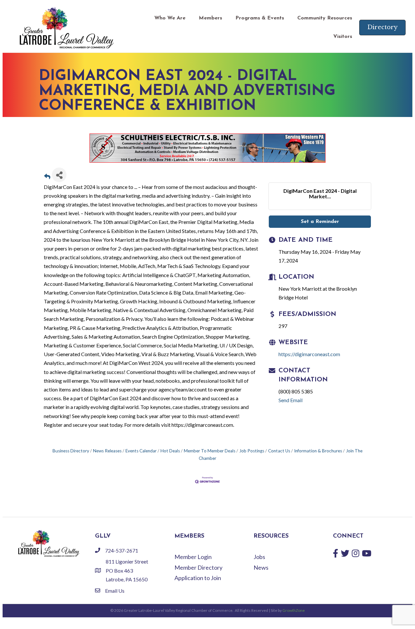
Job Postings (251, 450)
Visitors (342, 36)
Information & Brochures (318, 450)
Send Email (290, 400)
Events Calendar (141, 450)
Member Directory (198, 567)
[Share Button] (59, 175)
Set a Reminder (320, 221)
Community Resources (324, 18)
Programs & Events (259, 18)
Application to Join (197, 577)
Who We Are (169, 18)
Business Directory (71, 450)
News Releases (107, 450)
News (261, 567)
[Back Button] (47, 176)
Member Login (193, 556)
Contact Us (279, 450)
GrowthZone (293, 610)
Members (210, 18)
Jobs (259, 556)
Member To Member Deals (209, 450)
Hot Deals (170, 450)
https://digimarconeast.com (309, 354)
